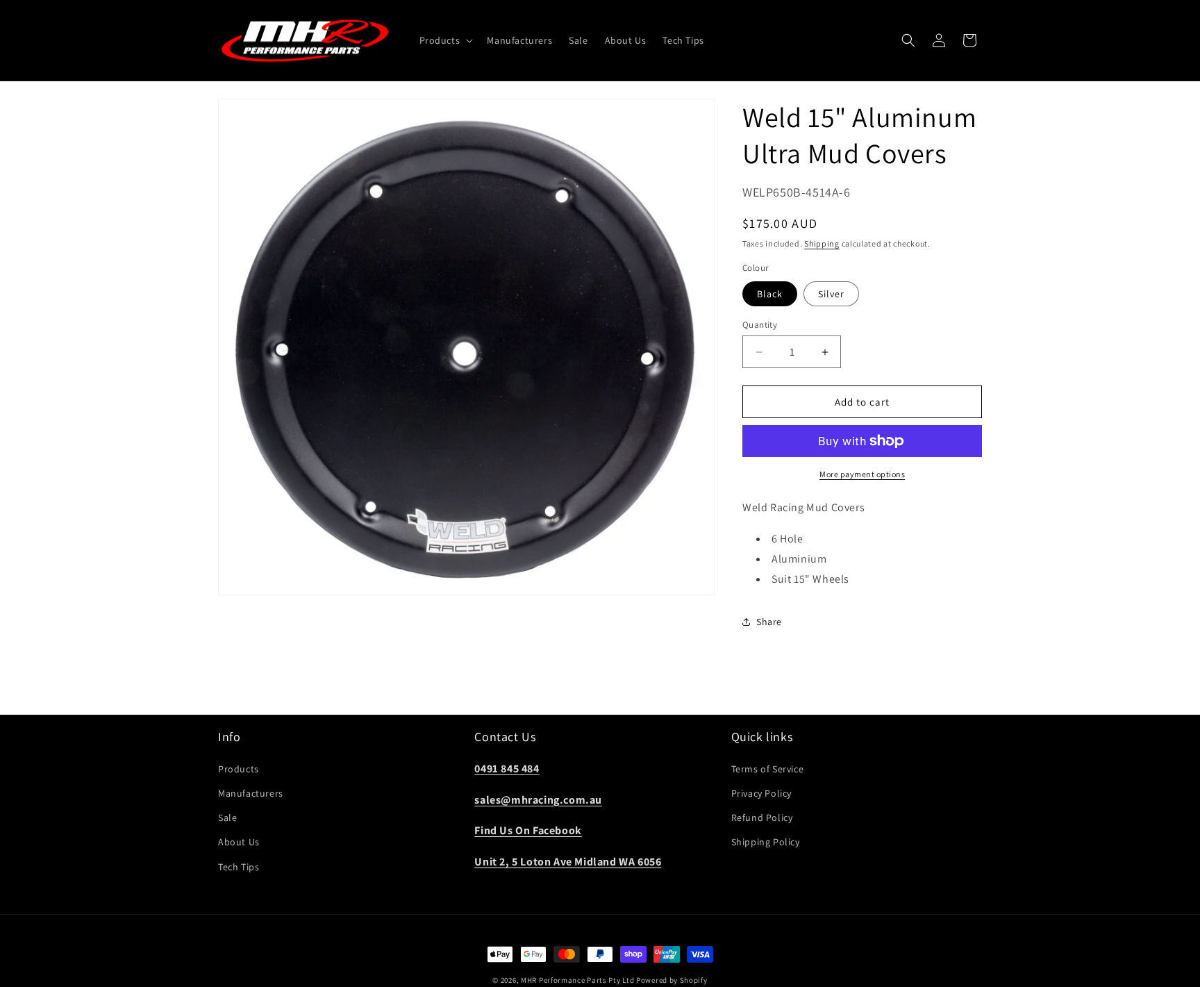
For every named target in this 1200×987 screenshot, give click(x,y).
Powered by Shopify (672, 980)
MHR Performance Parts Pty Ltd (578, 980)
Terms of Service (767, 769)
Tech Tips (238, 866)
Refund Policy (762, 817)
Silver (831, 294)
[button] (445, 40)
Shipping (822, 243)
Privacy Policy (761, 793)
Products (238, 769)
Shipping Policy (765, 842)
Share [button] (769, 621)
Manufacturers (250, 793)
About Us (239, 842)
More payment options (862, 474)
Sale (227, 817)
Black (770, 294)
